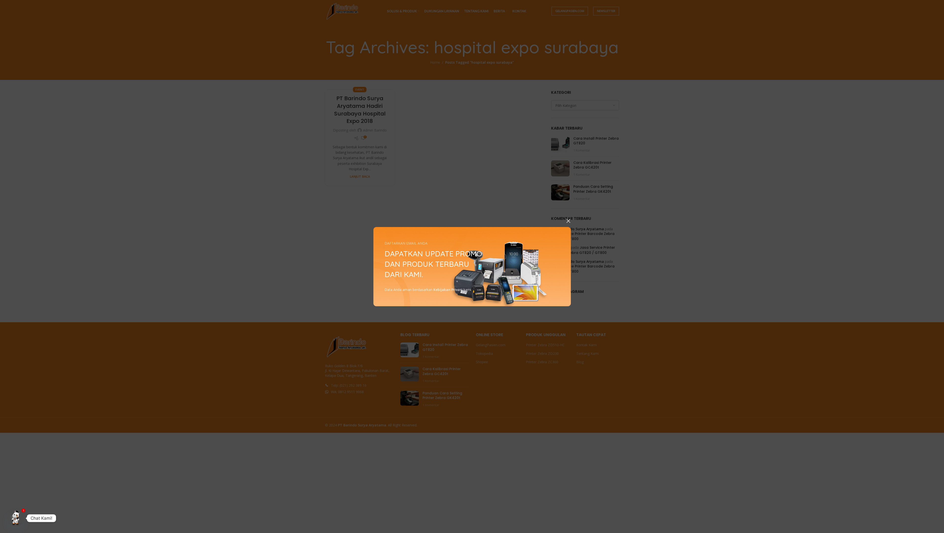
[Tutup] (568, 221)
